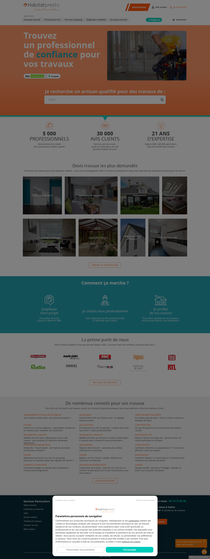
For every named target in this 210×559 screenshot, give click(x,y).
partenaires (134, 520)
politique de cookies (131, 541)
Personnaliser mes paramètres (80, 549)
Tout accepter (129, 549)
